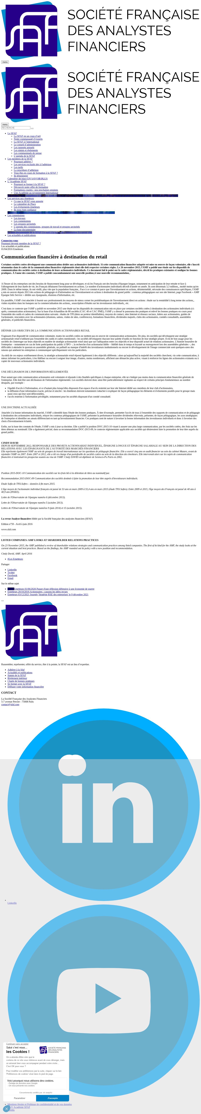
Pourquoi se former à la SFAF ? (29, 184)
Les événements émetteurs (27, 207)
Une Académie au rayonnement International (36, 192)
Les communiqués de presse (28, 153)
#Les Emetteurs (15, 559)
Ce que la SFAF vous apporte (28, 201)
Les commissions (22, 221)
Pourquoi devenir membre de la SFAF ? (21, 243)
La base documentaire (24, 229)
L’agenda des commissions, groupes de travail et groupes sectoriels (47, 226)
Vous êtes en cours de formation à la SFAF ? (36, 173)
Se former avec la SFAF (19, 684)
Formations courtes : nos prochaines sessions (36, 190)
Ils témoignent (21, 175)
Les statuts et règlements (26, 150)
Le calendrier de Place (25, 204)
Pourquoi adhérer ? (23, 161)
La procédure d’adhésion (26, 170)
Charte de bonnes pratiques (21, 681)
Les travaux (19, 218)
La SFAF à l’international (26, 141)
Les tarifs (18, 167)
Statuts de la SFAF (17, 675)
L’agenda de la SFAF (24, 156)
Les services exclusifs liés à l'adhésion (32, 164)
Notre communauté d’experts (28, 139)
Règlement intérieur (17, 678)
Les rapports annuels (24, 147)
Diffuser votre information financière (26, 686)
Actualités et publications (20, 672)
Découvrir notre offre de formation (31, 187)
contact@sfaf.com (10, 704)
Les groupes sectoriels (25, 224)
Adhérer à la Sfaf (16, 669)
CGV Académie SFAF (19, 1107)
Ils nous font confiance (25, 209)
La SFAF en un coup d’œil (27, 136)
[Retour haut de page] (2, 600)
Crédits (11, 1110)
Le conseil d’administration (27, 144)
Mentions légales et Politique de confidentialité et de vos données (40, 1104)
